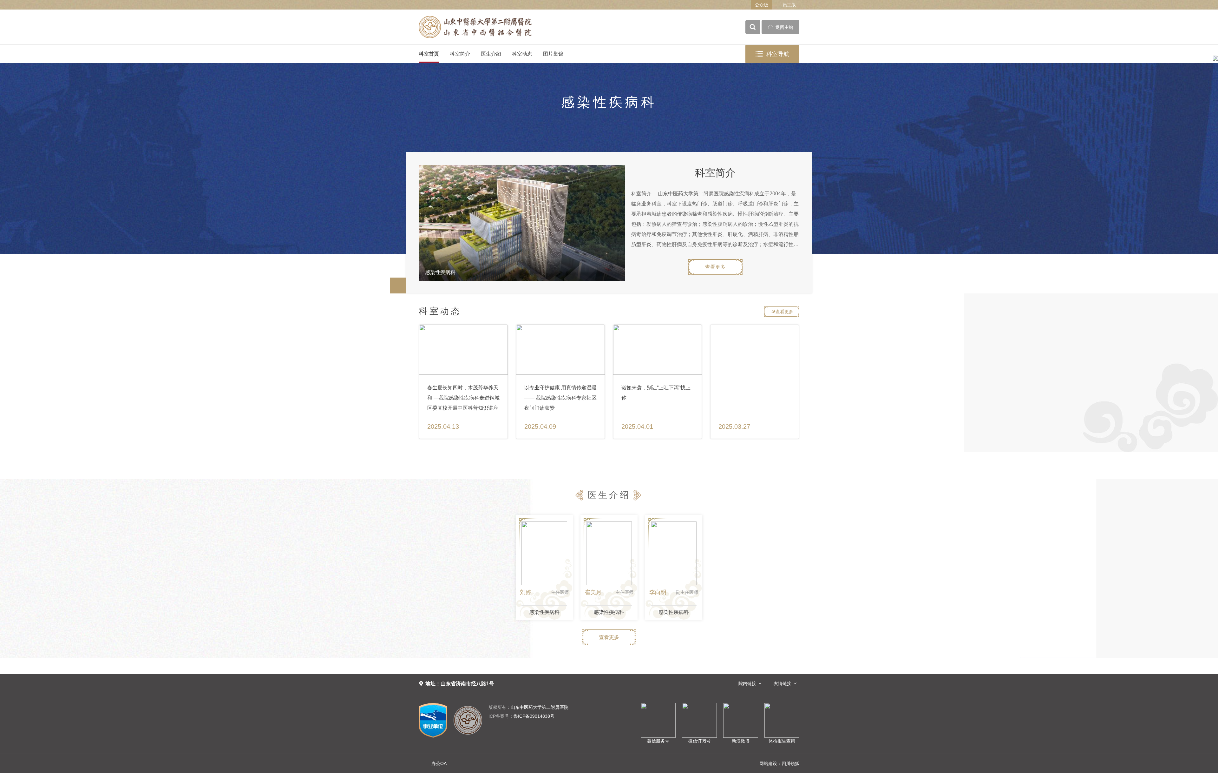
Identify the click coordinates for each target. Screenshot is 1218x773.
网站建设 (768, 763)
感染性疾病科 (544, 612)
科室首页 (429, 54)
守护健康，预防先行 (644, 387)
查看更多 (715, 267)
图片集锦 (553, 54)
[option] (522, 223)
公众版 (761, 4)
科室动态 (522, 54)
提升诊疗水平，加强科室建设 (557, 387)
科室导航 (772, 54)
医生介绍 (491, 54)
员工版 (789, 4)
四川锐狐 (790, 763)
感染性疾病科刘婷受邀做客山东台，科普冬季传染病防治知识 (753, 392)
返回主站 (780, 27)
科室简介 (460, 54)
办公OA (439, 763)
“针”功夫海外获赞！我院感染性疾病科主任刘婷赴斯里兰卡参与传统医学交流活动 (462, 398)
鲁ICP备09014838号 (521, 716)
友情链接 (782, 683)
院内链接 (747, 683)
